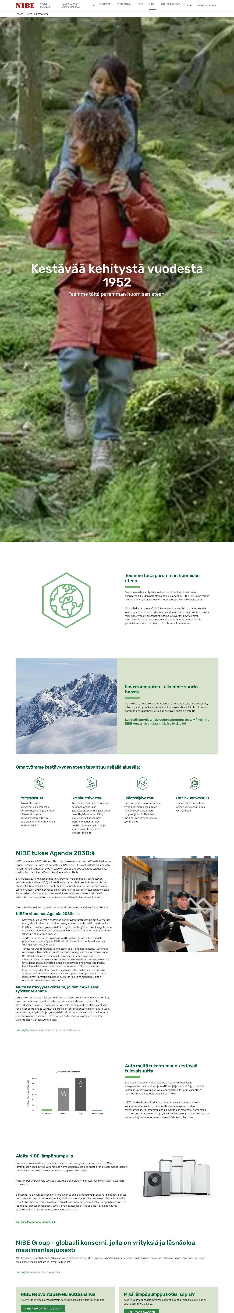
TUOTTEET (104, 4)
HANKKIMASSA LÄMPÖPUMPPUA (70, 5)
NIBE (151, 4)
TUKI (140, 4)
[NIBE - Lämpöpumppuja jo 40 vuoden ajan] (25, 5)
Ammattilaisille (206, 5)
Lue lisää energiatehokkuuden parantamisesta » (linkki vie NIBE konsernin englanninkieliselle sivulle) (167, 721)
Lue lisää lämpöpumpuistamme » (36, 1222)
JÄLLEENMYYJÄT (170, 4)
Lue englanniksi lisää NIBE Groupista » (38, 1272)
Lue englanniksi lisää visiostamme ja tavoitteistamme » (48, 1030)
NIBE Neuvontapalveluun (43, 1308)
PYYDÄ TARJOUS (45, 5)
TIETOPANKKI (124, 4)
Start (20, 14)
